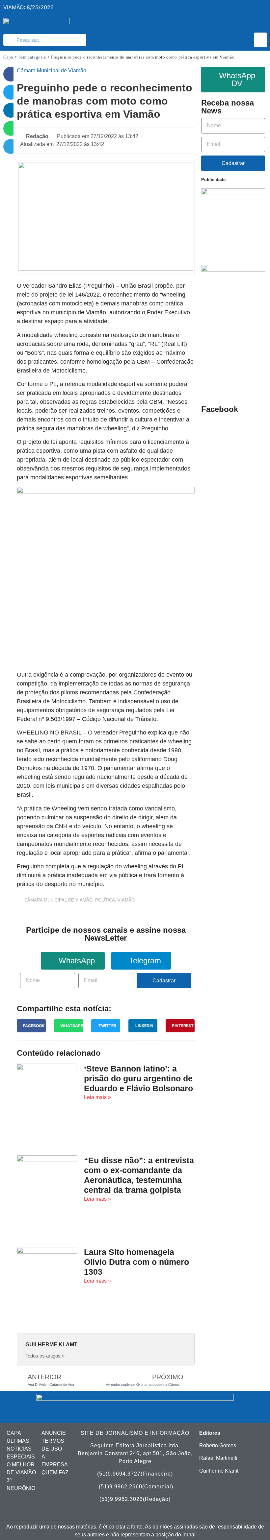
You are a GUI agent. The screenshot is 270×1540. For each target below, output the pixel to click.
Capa (8, 57)
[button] (260, 40)
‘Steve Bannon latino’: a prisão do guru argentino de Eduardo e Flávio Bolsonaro (138, 1078)
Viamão (126, 900)
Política (105, 900)
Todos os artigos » (45, 1355)
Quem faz (54, 1472)
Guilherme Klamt (218, 1471)
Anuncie (53, 1433)
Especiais (21, 1456)
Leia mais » (97, 1097)
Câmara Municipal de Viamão (58, 900)
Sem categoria (32, 57)
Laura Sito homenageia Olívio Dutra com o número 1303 (136, 1261)
